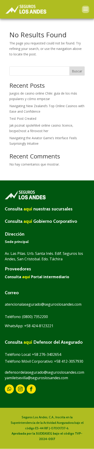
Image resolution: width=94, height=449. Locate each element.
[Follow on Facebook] (31, 389)
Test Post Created (22, 118)
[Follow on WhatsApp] (9, 389)
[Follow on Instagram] (20, 389)
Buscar (77, 71)
